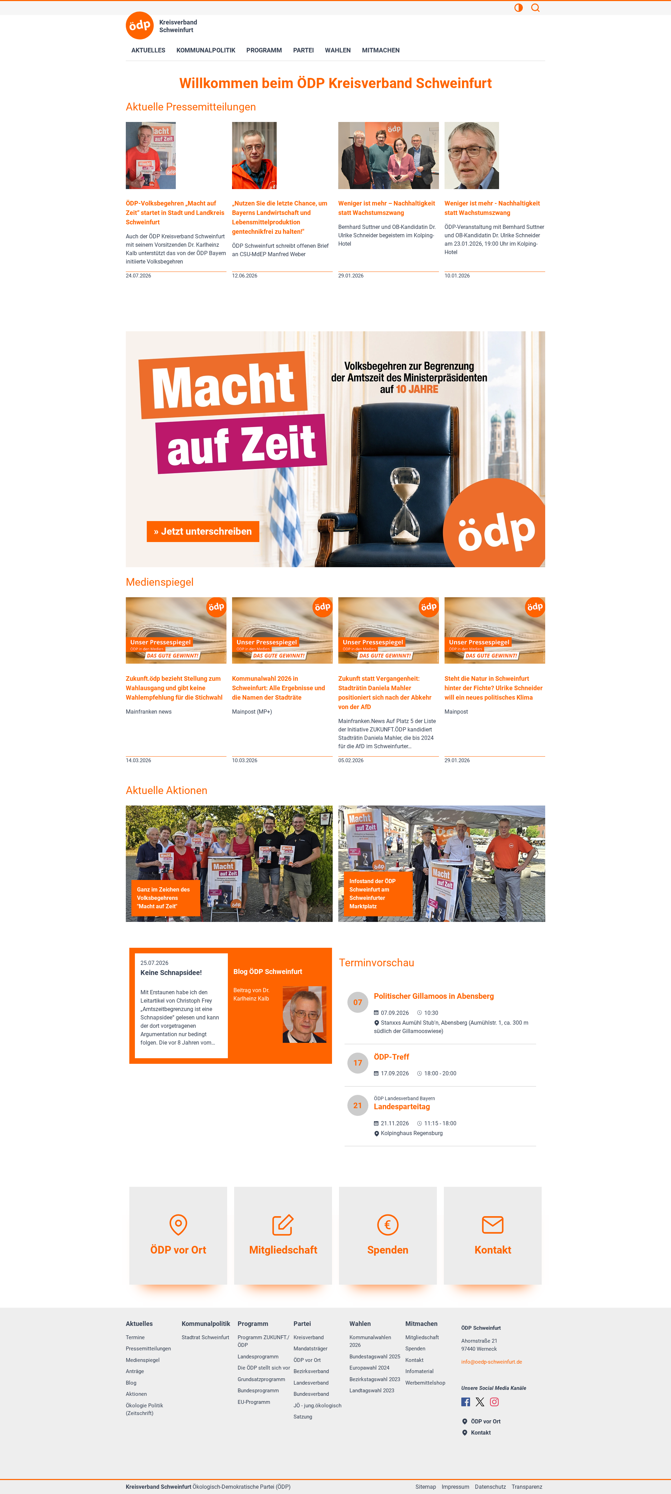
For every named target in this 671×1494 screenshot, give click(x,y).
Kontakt (414, 1360)
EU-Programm (254, 1402)
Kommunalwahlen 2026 (370, 1341)
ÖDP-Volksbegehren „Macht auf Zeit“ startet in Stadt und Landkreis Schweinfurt (175, 213)
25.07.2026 (179, 1003)
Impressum (455, 1487)
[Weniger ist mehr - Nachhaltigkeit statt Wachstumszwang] (472, 187)
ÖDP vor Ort (307, 1360)
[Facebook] (465, 1402)
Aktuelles (148, 50)
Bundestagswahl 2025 (374, 1357)
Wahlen (338, 50)
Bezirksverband (311, 1371)
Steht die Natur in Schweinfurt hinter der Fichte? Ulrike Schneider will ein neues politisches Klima (494, 688)
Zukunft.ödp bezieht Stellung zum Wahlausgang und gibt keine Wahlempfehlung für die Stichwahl (174, 688)
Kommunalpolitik (205, 50)
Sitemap (426, 1487)
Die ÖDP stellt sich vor (264, 1368)
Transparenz (527, 1487)
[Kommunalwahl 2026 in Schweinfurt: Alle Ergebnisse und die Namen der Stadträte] (282, 661)
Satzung (303, 1417)
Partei (303, 50)
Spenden (415, 1348)
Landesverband (311, 1383)
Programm (264, 50)
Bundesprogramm (258, 1390)
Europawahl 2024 (369, 1368)
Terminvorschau (376, 963)
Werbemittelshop (425, 1383)
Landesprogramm (258, 1357)
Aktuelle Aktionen (167, 790)
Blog (131, 1383)
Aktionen (136, 1394)
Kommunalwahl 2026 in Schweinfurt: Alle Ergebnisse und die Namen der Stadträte (278, 688)
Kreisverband (309, 1337)
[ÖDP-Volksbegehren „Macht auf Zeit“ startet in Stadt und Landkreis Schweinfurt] (151, 187)
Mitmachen (381, 50)
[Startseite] (140, 25)
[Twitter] (480, 1402)
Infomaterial (419, 1371)
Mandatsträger (310, 1348)
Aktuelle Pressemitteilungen (191, 107)
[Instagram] (494, 1402)
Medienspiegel (160, 582)
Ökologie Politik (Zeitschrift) (144, 1409)
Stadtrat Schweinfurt (205, 1337)
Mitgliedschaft (422, 1337)
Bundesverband (311, 1394)
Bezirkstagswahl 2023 (374, 1379)
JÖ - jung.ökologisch (317, 1405)
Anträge (135, 1371)
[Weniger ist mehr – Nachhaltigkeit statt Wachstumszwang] (388, 187)
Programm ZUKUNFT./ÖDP (263, 1341)
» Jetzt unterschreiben (203, 531)
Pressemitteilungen (148, 1348)
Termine (135, 1337)
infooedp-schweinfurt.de (491, 1362)
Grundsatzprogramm (261, 1379)
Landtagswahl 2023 (371, 1390)
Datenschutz (490, 1487)
